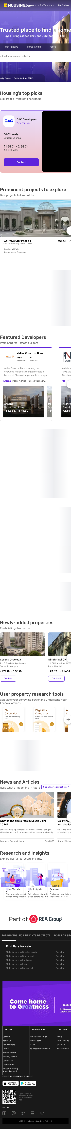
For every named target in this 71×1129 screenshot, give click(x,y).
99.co (32, 967)
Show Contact (24, 534)
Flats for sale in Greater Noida (21, 874)
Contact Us (8, 983)
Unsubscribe (9, 987)
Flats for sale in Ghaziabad (20, 878)
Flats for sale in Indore (17, 886)
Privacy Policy (10, 979)
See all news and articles (56, 709)
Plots (53, 47)
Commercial (11, 47)
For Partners (9, 967)
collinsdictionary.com (40, 971)
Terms (6, 971)
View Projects (23, 123)
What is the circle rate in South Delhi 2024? (23, 745)
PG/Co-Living (34, 47)
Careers (6, 959)
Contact (21, 162)
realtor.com (35, 963)
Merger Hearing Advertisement (10, 992)
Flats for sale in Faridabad (19, 890)
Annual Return (10, 975)
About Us (7, 963)
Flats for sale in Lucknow (19, 882)
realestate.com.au (38, 959)
